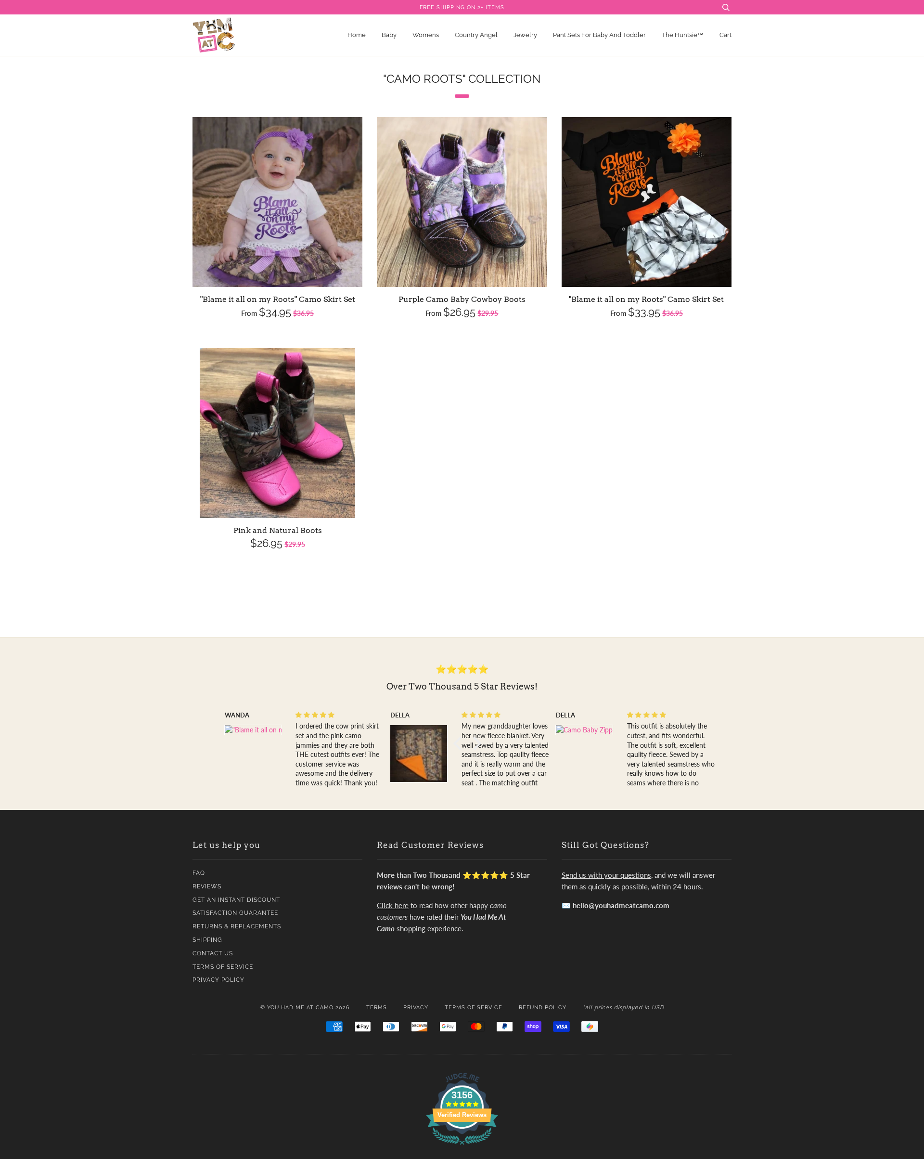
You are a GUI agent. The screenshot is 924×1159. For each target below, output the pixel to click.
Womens (425, 35)
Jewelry (525, 35)
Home (356, 35)
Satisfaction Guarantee (235, 913)
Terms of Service (222, 967)
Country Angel (476, 35)
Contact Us (212, 953)
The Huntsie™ (683, 35)
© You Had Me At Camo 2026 (305, 1007)
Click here (393, 905)
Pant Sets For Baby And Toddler (599, 35)
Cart (725, 35)
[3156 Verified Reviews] (462, 1146)
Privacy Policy (218, 980)
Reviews (206, 886)
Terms (376, 1007)
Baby (389, 35)
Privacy (415, 1007)
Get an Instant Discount (236, 900)
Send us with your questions (606, 875)
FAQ (198, 873)
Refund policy (542, 1007)
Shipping (207, 940)
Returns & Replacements (236, 926)
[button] (459, 743)
